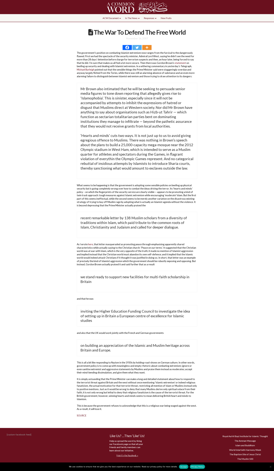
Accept (183, 467)
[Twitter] (137, 47)
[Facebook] (127, 47)
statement (180, 62)
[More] (147, 47)
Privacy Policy (197, 467)
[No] (270, 466)
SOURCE (81, 415)
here (90, 244)
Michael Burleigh (85, 69)
